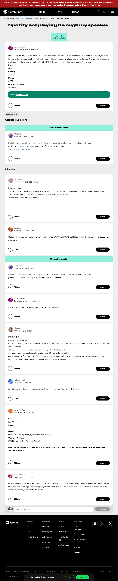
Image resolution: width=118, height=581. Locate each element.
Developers (47, 531)
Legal (7, 571)
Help (42, 12)
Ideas (75, 12)
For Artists (46, 526)
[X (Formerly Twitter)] (102, 523)
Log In (105, 12)
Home (16, 18)
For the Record (32, 537)
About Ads (65, 571)
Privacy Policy (37, 571)
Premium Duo (79, 534)
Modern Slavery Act (12, 576)
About (29, 526)
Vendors (45, 547)
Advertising (47, 537)
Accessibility (76, 571)
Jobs (29, 531)
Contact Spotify (64, 545)
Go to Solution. (22, 94)
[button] (109, 48)
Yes (80, 577)
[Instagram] (95, 523)
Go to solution (60, 38)
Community (15, 12)
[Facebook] (109, 523)
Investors (46, 542)
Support (61, 526)
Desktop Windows (32, 18)
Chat (59, 12)
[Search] (98, 11)
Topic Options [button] (11, 114)
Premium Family (80, 539)
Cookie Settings (51, 571)
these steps (68, 5)
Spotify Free (79, 552)
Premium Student (77, 546)
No (69, 577)
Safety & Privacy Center (21, 571)
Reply (102, 106)
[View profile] (10, 48)
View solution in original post (19, 149)
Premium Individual (77, 527)
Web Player (62, 531)
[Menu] (113, 11)
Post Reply (102, 509)
